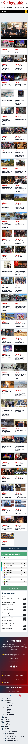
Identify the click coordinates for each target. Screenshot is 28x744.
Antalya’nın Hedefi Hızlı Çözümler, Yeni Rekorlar (20, 273)
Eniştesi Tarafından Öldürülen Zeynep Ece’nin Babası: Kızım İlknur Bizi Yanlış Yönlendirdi (7, 68)
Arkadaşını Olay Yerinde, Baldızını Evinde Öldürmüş (19, 341)
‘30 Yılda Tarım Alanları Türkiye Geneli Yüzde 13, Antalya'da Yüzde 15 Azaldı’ (20, 207)
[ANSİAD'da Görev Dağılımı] (7, 439)
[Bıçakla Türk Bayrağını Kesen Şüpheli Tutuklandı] (7, 332)
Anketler (7, 724)
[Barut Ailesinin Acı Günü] (7, 130)
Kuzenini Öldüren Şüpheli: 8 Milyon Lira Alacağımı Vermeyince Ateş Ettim (19, 358)
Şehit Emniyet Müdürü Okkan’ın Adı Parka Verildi (6, 496)
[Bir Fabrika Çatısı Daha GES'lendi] (20, 403)
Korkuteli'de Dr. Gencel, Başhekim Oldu (6, 242)
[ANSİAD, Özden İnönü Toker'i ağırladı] (7, 471)
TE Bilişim (17, 691)
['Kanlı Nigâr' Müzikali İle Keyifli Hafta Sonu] (20, 519)
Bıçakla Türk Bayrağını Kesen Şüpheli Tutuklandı (6, 341)
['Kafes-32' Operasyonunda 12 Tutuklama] (20, 216)
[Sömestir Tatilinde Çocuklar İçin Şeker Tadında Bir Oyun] (20, 316)
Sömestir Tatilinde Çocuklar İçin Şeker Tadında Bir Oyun (20, 325)
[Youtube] (14, 666)
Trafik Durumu (7, 675)
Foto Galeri (8, 716)
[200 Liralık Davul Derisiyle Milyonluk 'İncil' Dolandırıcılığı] (20, 487)
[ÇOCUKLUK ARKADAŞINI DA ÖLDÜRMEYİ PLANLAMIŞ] (20, 280)
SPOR (8, 711)
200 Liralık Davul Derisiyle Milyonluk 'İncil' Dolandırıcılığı (20, 496)
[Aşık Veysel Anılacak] (7, 264)
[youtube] (20, 695)
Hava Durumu (19, 672)
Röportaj (7, 721)
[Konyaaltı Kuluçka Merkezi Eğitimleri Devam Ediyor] (7, 519)
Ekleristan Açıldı (6, 51)
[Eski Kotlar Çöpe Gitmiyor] (7, 535)
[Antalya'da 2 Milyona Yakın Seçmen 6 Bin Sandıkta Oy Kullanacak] (20, 58)
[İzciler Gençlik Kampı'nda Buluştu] (20, 471)
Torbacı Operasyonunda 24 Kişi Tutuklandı (7, 206)
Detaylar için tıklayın (14, 588)
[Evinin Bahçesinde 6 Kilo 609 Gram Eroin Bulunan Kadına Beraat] (7, 162)
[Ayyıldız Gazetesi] (13, 3)
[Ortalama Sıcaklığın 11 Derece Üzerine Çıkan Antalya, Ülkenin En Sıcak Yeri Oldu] (20, 384)
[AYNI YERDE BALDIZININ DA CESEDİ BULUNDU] (7, 423)
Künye (16, 687)
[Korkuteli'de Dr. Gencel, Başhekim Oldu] (7, 233)
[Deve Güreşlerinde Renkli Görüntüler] (20, 130)
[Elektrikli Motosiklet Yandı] (7, 384)
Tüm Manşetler (7, 679)
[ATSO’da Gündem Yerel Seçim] (7, 503)
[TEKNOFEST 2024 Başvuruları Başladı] (7, 348)
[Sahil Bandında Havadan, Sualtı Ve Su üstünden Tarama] (20, 503)
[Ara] (26, 3)
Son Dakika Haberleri (20, 679)
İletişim (20, 687)
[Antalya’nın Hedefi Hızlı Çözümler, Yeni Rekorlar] (20, 264)
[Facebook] (11, 666)
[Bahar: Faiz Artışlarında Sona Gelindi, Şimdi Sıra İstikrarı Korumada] (7, 280)
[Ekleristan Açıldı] (7, 44)
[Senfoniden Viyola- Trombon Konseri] (7, 180)
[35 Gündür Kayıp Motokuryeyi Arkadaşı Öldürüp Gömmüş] (20, 439)
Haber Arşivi (6, 682)
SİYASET (9, 709)
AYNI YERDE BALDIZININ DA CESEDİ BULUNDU (6, 432)
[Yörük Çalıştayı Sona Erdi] (20, 44)
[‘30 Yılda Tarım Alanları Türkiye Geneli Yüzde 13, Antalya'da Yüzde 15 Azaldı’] (20, 197)
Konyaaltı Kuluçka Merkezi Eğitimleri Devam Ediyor (7, 528)
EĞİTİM (3, 7)
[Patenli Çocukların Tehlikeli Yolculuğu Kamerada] (20, 233)
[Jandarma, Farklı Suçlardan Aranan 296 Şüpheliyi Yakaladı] (20, 93)
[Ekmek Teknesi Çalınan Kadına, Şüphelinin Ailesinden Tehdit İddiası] (7, 297)
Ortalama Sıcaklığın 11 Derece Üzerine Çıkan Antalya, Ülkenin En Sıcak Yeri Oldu (20, 394)
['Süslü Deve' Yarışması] (7, 249)
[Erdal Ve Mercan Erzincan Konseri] (7, 77)
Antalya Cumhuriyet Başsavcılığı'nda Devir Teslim (20, 432)
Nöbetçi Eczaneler (8, 672)
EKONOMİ (9, 7)
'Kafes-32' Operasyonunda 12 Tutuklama (20, 225)
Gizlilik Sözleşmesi (10, 687)
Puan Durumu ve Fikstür (19, 676)
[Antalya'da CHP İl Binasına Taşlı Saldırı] (20, 110)
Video (6, 717)
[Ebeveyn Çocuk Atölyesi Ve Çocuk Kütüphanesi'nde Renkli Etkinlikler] (20, 145)
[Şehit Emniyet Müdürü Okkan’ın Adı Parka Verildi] (7, 487)
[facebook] (10, 695)
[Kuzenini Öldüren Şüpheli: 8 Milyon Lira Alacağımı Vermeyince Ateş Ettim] (20, 348)
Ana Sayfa (7, 698)
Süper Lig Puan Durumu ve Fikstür (16, 736)
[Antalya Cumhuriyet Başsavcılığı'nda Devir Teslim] (20, 423)
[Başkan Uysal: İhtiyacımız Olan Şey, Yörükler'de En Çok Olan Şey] (20, 180)
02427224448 (14, 658)
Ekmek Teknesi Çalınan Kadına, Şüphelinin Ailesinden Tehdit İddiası (6, 307)
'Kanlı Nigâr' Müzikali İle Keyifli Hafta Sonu (20, 528)
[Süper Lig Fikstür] (25, 593)
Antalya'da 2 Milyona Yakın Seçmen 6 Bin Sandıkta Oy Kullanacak (18, 68)
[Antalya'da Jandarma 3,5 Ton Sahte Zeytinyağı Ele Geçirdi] (7, 216)
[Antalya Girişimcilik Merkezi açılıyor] (7, 93)
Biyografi (7, 723)
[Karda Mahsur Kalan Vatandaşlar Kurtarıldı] (20, 77)
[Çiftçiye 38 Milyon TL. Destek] (20, 456)
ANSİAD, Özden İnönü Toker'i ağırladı (6, 480)
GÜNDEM (16, 7)
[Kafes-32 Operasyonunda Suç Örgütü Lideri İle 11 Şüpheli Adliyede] (20, 297)
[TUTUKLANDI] (20, 249)
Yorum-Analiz (11, 714)
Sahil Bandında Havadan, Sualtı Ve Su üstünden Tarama (20, 512)
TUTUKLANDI (18, 256)
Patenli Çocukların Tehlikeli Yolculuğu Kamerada (20, 242)
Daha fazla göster (14, 548)
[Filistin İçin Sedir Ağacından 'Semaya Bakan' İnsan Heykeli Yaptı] (20, 162)
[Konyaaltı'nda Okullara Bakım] (7, 316)
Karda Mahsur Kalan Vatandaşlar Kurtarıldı (20, 86)
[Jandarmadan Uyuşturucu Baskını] (7, 367)
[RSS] (16, 666)
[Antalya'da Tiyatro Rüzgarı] (7, 456)
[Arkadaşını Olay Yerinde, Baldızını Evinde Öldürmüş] (20, 332)
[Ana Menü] (1, 3)
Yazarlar (7, 719)
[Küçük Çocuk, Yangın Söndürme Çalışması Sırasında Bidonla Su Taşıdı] (20, 367)
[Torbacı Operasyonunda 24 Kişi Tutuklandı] (7, 197)
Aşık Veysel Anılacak (7, 271)
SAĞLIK (22, 7)
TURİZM (9, 712)
